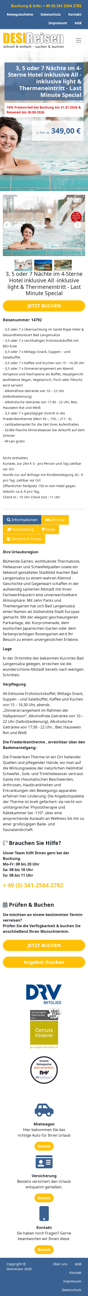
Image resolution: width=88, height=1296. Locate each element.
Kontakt (74, 14)
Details (44, 1146)
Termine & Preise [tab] (25, 538)
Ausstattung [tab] (22, 529)
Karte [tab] (50, 529)
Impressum (58, 23)
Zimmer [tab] (57, 519)
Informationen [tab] (24, 519)
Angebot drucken (44, 962)
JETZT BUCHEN (44, 306)
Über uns (60, 1264)
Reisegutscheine (20, 14)
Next (77, 225)
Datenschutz (51, 14)
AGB (78, 23)
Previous (7, 225)
